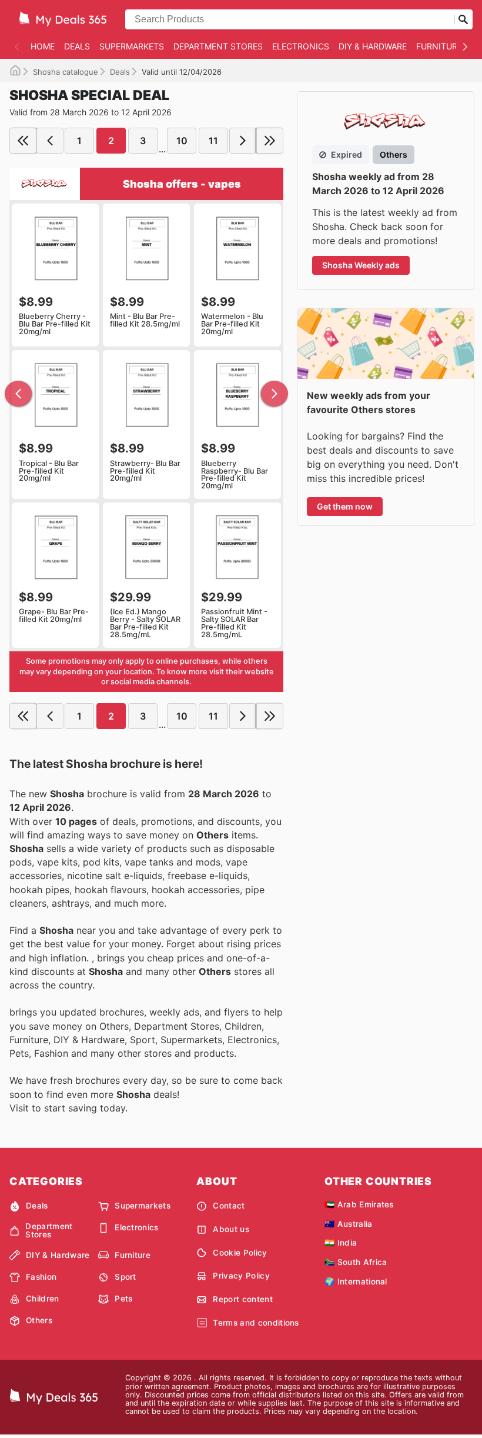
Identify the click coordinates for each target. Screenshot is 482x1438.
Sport (125, 1276)
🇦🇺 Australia (348, 1224)
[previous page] (49, 141)
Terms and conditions (256, 1322)
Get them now (345, 506)
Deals (77, 46)
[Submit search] (463, 19)
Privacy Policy (241, 1275)
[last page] (269, 141)
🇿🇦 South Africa (355, 1262)
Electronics (300, 46)
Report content (242, 1299)
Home (43, 46)
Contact (229, 1205)
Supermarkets (131, 46)
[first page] (22, 141)
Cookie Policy (240, 1252)
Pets (123, 1298)
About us (231, 1229)
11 (213, 141)
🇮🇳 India (340, 1242)
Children (42, 1298)
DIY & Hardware (373, 46)
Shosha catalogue (65, 71)
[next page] (242, 141)
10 (182, 141)
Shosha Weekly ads (361, 265)
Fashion (41, 1276)
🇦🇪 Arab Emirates (359, 1204)
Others (39, 1320)
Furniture (439, 46)
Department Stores (218, 46)
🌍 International (355, 1281)
